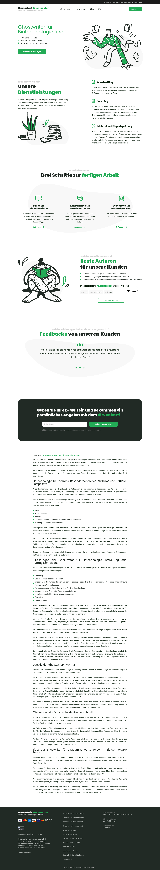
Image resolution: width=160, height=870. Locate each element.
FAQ (99, 9)
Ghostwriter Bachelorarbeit (73, 813)
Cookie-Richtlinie (24, 853)
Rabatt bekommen (103, 424)
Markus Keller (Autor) (71, 842)
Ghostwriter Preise (70, 834)
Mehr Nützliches (111, 300)
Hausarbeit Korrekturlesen (73, 855)
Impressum (81, 9)
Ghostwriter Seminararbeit (73, 818)
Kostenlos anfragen (32, 51)
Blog (92, 9)
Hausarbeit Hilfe (69, 847)
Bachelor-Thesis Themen (73, 838)
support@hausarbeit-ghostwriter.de (129, 2)
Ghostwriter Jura (69, 830)
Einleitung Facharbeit (71, 851)
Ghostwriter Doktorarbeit (73, 826)
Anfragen (135, 9)
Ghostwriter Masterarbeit (73, 822)
